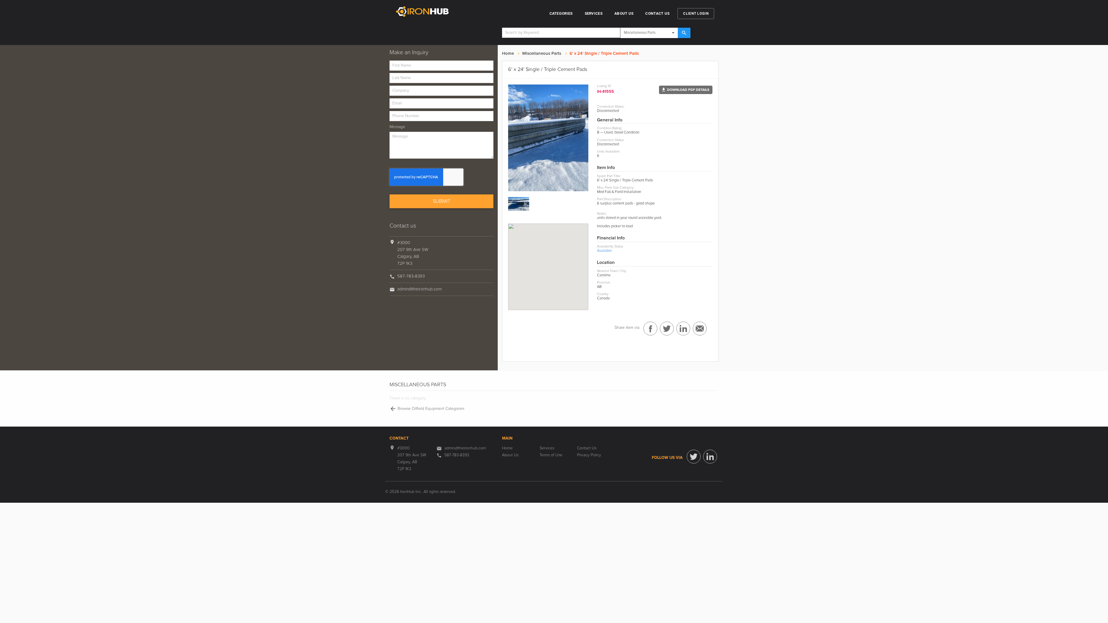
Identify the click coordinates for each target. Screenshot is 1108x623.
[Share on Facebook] (650, 328)
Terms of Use (551, 455)
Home (508, 53)
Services (593, 13)
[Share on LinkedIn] (683, 328)
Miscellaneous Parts (541, 53)
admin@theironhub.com (419, 289)
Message (397, 127)
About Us (623, 13)
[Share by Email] (700, 328)
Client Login (696, 14)
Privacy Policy (589, 455)
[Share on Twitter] (667, 328)
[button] (685, 90)
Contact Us (657, 13)
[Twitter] (694, 457)
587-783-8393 (411, 276)
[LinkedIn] (710, 457)
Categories (561, 13)
